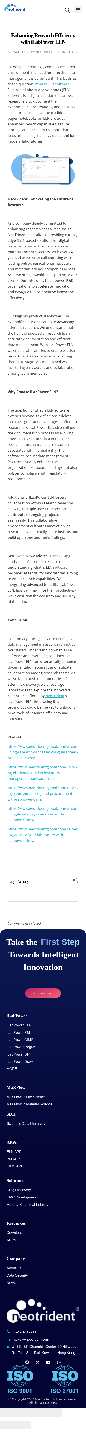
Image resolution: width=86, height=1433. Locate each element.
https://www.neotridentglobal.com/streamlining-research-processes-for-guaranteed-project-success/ (43, 752)
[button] (78, 9)
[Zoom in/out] (54, 1412)
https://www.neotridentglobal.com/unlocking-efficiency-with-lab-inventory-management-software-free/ (43, 773)
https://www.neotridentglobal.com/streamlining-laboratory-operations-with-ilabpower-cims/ (43, 814)
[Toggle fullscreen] (38, 1412)
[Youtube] (48, 1362)
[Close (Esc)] (7, 1412)
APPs (12, 1142)
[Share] (23, 1412)
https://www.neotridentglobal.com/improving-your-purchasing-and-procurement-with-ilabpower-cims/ (43, 793)
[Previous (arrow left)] (7, 1425)
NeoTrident (45, 52)
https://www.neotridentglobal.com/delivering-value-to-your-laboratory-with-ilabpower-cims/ (43, 835)
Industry (69, 52)
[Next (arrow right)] (23, 1425)
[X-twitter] (38, 1362)
